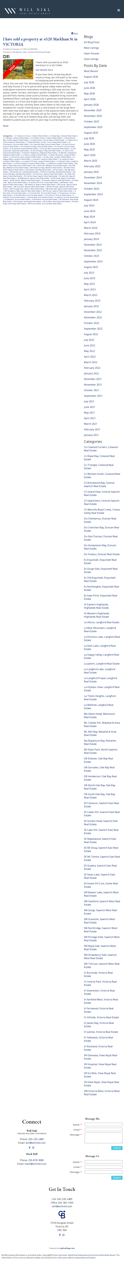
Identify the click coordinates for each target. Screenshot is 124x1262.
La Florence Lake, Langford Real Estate (26, 157)
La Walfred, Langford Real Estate (60, 163)
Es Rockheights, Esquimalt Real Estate (46, 151)
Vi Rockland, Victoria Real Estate (45, 199)
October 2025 (91, 121)
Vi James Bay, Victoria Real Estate (40, 197)
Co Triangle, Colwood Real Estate (16, 138)
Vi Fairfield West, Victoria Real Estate (28, 195)
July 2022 (89, 339)
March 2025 (90, 160)
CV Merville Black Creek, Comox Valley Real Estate (47, 142)
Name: (76, 1124)
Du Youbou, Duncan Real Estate (102, 554)
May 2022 (89, 351)
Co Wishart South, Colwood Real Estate (46, 138)
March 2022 (90, 362)
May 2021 (89, 412)
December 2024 (93, 177)
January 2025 (91, 172)
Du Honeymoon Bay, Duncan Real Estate (36, 146)
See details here (44, 69)
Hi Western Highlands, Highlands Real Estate (97, 615)
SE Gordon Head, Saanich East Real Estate (41, 176)
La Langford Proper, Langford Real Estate (38, 161)
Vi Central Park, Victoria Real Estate (42, 193)
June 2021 (89, 407)
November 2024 (93, 183)
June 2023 (89, 278)
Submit (117, 1148)
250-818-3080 (36, 1160)
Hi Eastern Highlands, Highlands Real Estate (39, 153)
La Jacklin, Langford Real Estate (45, 159)
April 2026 (90, 99)
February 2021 (92, 429)
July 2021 (89, 401)
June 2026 (89, 88)
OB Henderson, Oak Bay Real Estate (24, 172)
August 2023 (91, 267)
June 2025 (89, 144)
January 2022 (91, 373)
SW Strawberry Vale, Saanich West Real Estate (23, 191)
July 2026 (89, 82)
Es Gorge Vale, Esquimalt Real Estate (54, 149)
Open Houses (91, 53)
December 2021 (93, 379)
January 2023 (91, 306)
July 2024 (89, 205)
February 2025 (92, 166)
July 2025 (89, 138)
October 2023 (91, 256)
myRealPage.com (67, 1248)
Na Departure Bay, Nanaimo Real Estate (46, 168)
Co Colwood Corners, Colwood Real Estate (31, 136)
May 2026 (89, 93)
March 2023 (90, 295)
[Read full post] (18, 69)
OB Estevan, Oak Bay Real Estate (38, 170)
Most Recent (91, 71)
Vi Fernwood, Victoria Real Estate (58, 195)
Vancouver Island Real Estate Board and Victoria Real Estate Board (86, 1255)
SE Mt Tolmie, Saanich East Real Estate (25, 180)
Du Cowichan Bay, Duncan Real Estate (45, 144)
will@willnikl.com (36, 1142)
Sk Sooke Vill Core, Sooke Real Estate (44, 182)
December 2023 (93, 244)
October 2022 (91, 323)
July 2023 (89, 272)
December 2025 (93, 110)
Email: (76, 1129)
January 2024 (91, 239)
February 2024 (92, 233)
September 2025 (93, 127)
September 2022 (93, 328)
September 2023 (93, 261)
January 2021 (91, 435)
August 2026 (91, 76)
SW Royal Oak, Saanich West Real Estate (61, 189)
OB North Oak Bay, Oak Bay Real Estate (56, 172)
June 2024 (89, 211)
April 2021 (90, 418)
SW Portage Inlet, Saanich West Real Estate (27, 189)
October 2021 (91, 390)
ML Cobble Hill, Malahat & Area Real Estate (50, 165)
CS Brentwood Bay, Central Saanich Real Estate (99, 484)
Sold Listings (91, 59)
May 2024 (89, 216)
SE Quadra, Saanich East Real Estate (56, 180)
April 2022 (90, 356)
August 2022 (91, 334)
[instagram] (34, 1147)
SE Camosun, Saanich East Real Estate (48, 174)
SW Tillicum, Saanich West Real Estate (58, 191)
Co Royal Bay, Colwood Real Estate (63, 136)
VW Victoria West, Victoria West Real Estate (45, 204)
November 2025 (93, 116)
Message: (75, 1134)
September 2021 (93, 395)
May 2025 (89, 149)
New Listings (91, 47)
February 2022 (92, 367)
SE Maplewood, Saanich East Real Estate (33, 178)
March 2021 (90, 423)
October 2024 (91, 188)
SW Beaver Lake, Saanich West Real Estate (31, 52)
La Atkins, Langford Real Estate (34, 155)
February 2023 (92, 300)
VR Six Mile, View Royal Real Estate (57, 201)
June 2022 (89, 345)
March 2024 (90, 228)
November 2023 (93, 250)
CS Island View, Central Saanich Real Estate (47, 140)
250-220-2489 (36, 1139)
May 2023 (89, 284)
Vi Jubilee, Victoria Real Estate (67, 197)
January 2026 (91, 104)
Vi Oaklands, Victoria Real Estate (17, 199)
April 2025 (90, 155)
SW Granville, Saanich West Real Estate (29, 187)
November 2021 (93, 384)
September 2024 (93, 194)
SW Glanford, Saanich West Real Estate (40, 185)
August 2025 (91, 132)
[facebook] (30, 1147)
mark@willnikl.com (35, 1163)
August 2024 (91, 200)
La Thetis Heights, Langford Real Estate (29, 163)
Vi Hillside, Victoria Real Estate (101, 1017)
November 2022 (93, 317)
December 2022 (93, 311)
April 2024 (90, 222)
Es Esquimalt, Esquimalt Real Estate (24, 149)
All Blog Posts (92, 42)
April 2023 (90, 289)
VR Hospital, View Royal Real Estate (28, 201)
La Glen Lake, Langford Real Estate (57, 157)
